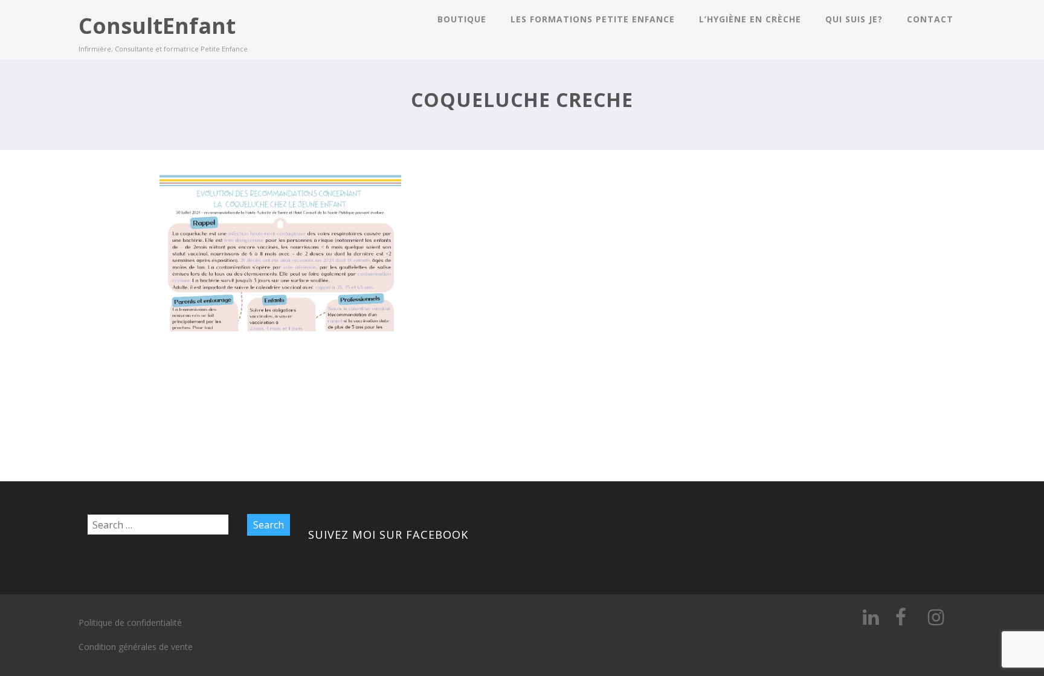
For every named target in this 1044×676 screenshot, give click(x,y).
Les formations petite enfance (593, 19)
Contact (930, 19)
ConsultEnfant (157, 26)
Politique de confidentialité (130, 622)
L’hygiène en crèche (750, 19)
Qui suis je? (854, 19)
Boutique (461, 19)
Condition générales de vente (136, 646)
